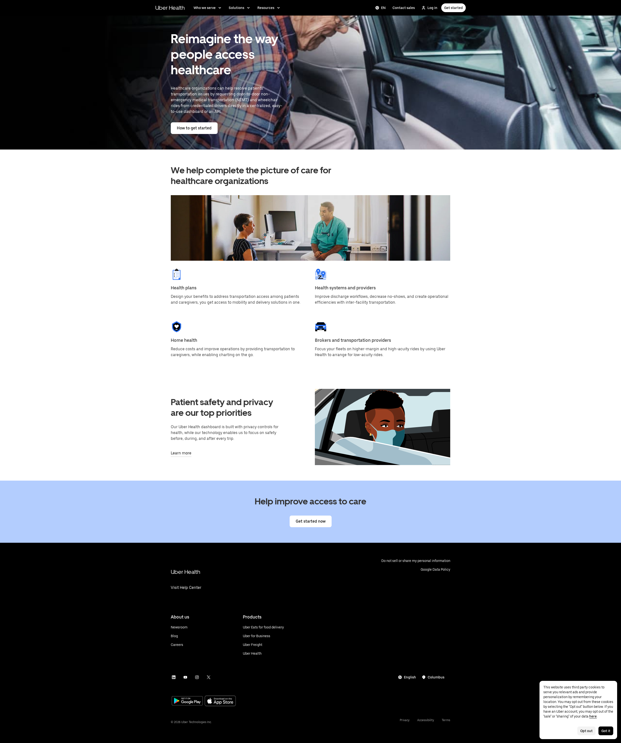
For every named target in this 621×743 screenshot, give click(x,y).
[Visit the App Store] (220, 701)
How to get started (194, 128)
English (410, 677)
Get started (453, 8)
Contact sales (403, 8)
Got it (605, 731)
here (593, 716)
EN (383, 8)
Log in (432, 8)
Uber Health (170, 7)
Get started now (311, 521)
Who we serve (205, 8)
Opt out (586, 731)
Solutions (236, 8)
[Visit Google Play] (187, 701)
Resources (265, 8)
